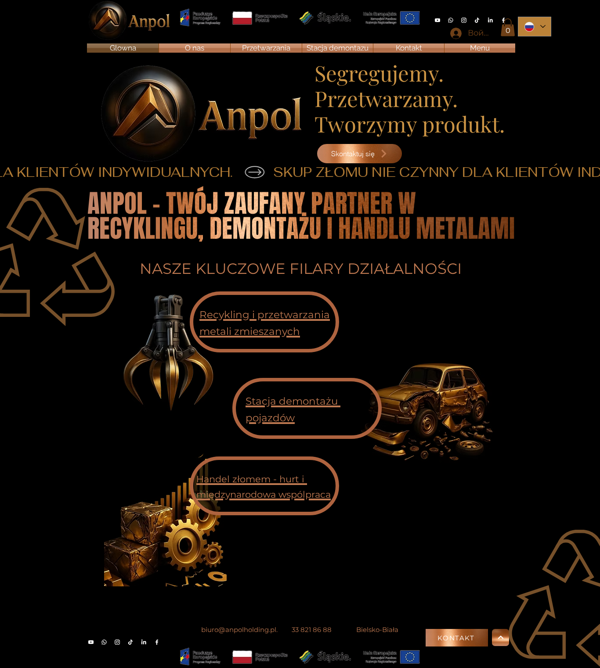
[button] (507, 27)
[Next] (500, 637)
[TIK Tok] (477, 20)
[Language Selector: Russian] (534, 26)
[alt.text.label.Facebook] (156, 642)
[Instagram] (463, 20)
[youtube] (437, 20)
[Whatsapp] (450, 20)
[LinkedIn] (490, 20)
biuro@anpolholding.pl (238, 629)
